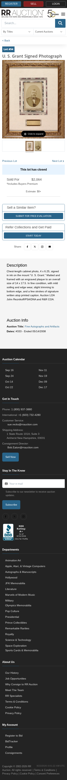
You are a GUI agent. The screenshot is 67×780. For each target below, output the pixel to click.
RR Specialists (13, 695)
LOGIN (56, 4)
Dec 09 (43, 381)
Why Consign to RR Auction (21, 684)
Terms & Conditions (16, 701)
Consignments (13, 752)
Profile (9, 747)
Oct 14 (9, 381)
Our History (12, 672)
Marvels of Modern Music (20, 594)
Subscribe (11, 504)
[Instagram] (42, 246)
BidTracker (11, 741)
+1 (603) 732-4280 (29, 414)
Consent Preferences (48, 773)
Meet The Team (14, 690)
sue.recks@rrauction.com (22, 424)
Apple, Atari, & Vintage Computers (25, 566)
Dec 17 (43, 387)
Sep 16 (9, 370)
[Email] (49, 246)
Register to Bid (14, 735)
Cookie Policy (13, 707)
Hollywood (11, 577)
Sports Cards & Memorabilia (21, 650)
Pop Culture (12, 611)
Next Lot (57, 160)
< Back (6, 40)
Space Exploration (16, 645)
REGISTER (11, 4)
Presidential (12, 616)
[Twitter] (34, 246)
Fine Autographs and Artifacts (42, 326)
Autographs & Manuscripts (20, 571)
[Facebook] (27, 246)
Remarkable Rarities (17, 628)
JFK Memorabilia (15, 583)
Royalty (9, 634)
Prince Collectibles (16, 622)
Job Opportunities (15, 678)
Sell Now (10, 456)
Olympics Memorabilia (18, 605)
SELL (33, 4)
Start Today (33, 235)
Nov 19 (43, 375)
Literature (11, 589)
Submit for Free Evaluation (34, 216)
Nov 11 (43, 370)
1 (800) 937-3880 (21, 409)
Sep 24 (9, 375)
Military (9, 600)
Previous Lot (9, 160)
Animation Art (13, 560)
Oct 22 (9, 387)
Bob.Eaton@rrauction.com (23, 447)
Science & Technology (18, 639)
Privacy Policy (13, 713)
